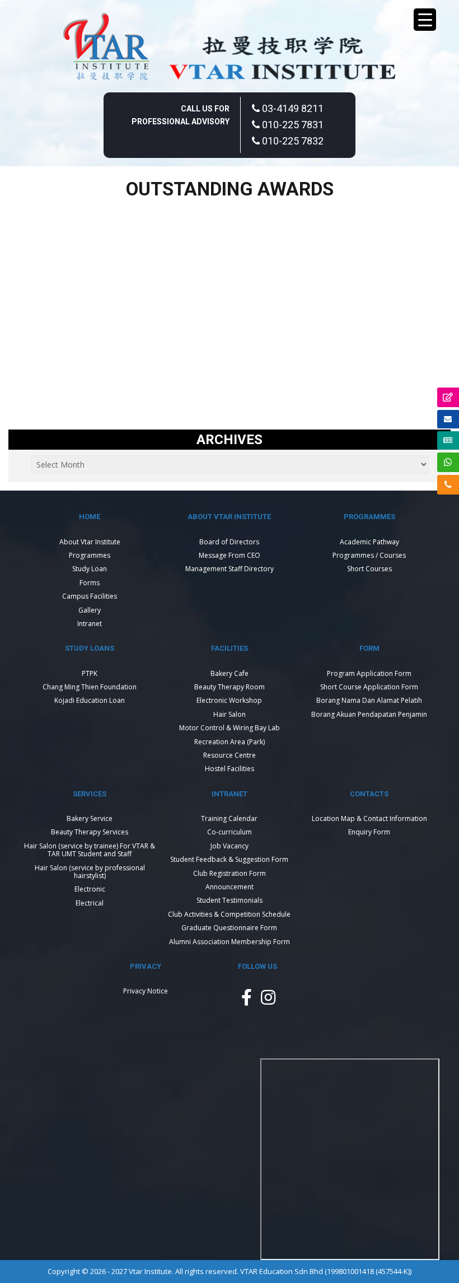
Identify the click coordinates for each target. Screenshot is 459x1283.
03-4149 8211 (292, 108)
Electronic (89, 889)
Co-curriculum (229, 832)
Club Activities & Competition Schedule (229, 914)
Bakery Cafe (229, 673)
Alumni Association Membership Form (229, 941)
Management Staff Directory (229, 568)
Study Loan (89, 568)
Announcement (229, 887)
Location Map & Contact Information (369, 818)
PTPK (89, 673)
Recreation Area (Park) (229, 742)
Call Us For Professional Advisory (181, 114)
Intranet (89, 623)
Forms (89, 582)
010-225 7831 (292, 124)
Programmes (89, 555)
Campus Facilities (89, 596)
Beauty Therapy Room (229, 687)
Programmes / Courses (369, 555)
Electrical (90, 903)
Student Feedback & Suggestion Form (229, 859)
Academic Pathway (369, 542)
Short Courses (369, 568)
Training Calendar (229, 818)
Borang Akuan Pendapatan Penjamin (369, 714)
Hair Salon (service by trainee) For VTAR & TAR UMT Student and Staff (89, 850)
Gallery (89, 610)
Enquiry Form (369, 832)
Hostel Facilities (229, 768)
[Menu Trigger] (425, 19)
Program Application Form (369, 673)
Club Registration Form (229, 873)
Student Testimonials (229, 900)
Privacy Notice (145, 991)
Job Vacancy (229, 846)
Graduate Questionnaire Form (229, 927)
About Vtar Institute (89, 542)
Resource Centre (229, 755)
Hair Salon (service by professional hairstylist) (90, 871)
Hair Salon (229, 714)
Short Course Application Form (369, 687)
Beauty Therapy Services (89, 832)
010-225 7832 (292, 141)
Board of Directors (229, 542)
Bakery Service (90, 818)
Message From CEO (229, 555)
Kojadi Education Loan (89, 700)
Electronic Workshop (229, 700)
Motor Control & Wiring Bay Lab (229, 728)
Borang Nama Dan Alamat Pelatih (369, 700)
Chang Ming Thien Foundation (90, 687)
